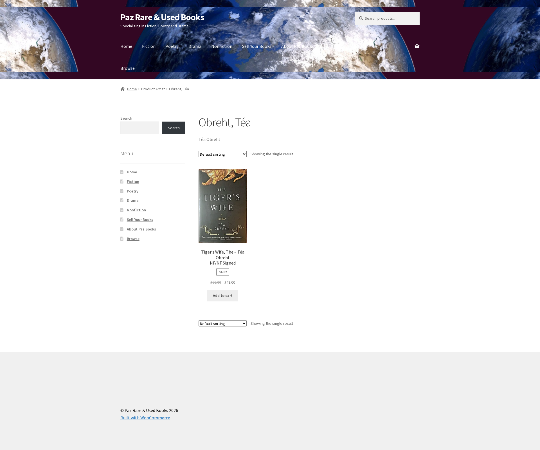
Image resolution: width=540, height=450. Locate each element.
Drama (194, 46)
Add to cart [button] (223, 295)
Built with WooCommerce (145, 417)
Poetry (172, 46)
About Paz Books (297, 46)
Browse (127, 68)
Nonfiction (221, 46)
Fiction (149, 46)
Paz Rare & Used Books (162, 17)
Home (126, 46)
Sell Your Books (256, 46)
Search (126, 118)
